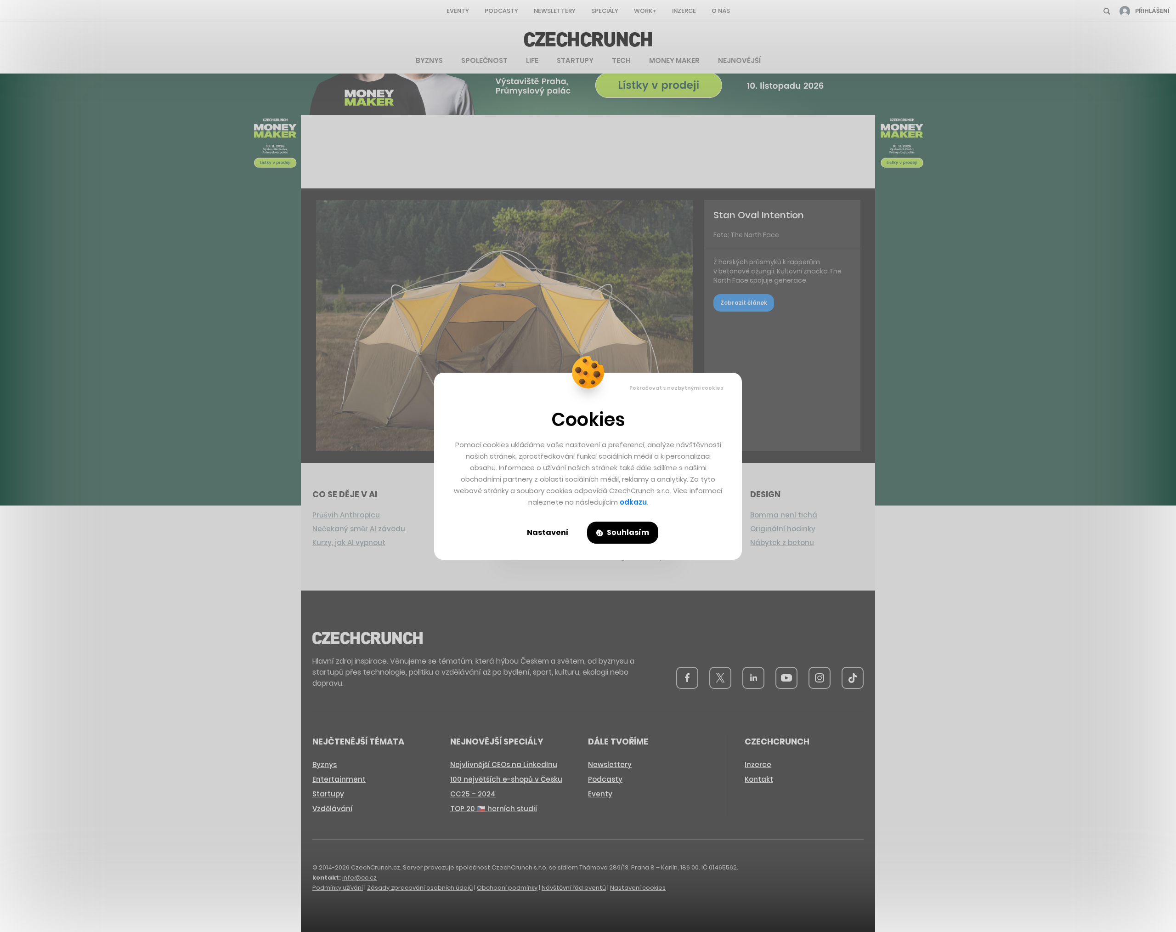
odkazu (633, 502)
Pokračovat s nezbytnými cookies (676, 388)
